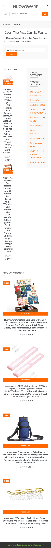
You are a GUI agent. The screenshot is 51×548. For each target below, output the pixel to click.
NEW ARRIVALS (37, 125)
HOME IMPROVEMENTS (38, 111)
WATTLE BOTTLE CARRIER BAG (36, 154)
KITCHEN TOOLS (34, 119)
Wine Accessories (37, 162)
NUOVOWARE (25, 6)
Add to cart (25, 314)
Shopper (25, 545)
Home (7, 25)
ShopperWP (40, 545)
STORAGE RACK (37, 138)
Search (11, 54)
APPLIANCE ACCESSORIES (36, 93)
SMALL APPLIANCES (36, 132)
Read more (9, 83)
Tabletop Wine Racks (36, 144)
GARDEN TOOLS (37, 105)
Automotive (35, 100)
